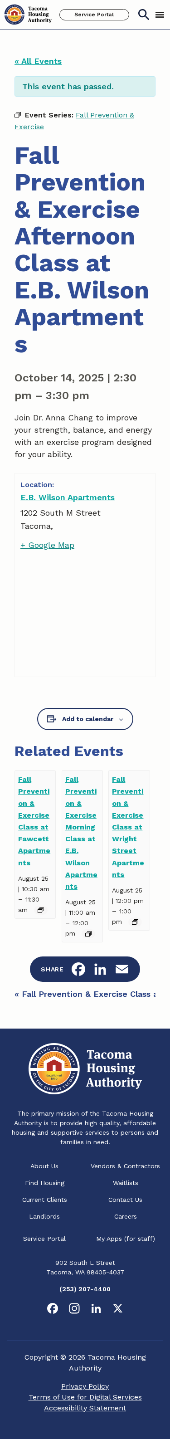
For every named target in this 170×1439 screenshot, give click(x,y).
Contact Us (125, 1199)
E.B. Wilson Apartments (67, 497)
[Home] (28, 14)
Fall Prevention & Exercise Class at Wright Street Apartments (128, 827)
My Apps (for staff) (125, 1238)
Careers (125, 1216)
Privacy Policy (85, 1386)
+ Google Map (47, 545)
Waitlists (125, 1182)
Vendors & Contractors (125, 1166)
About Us (44, 1166)
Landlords (44, 1216)
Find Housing (44, 1182)
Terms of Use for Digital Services (85, 1397)
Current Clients (44, 1199)
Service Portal (94, 14)
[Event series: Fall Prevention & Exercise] (41, 910)
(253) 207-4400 (85, 1289)
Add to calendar (87, 718)
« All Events (38, 61)
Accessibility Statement (85, 1408)
